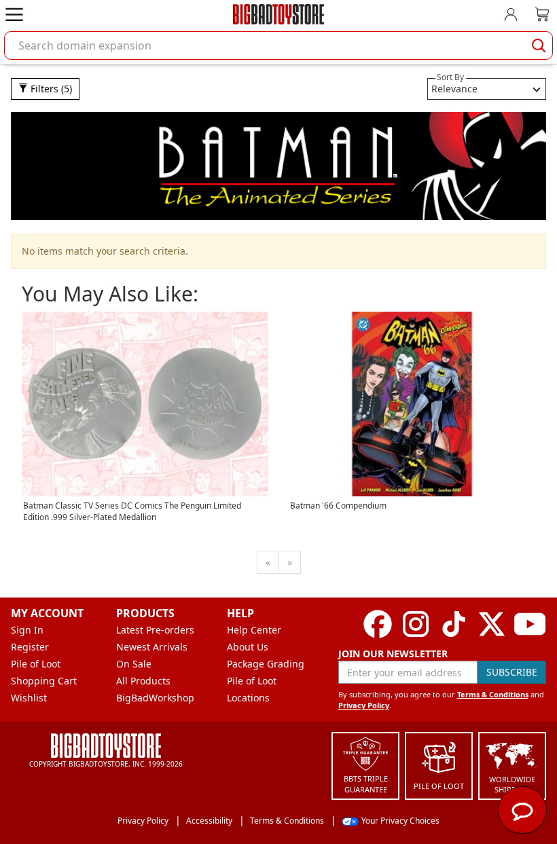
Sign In (27, 629)
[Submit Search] (538, 45)
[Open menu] (14, 14)
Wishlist (29, 697)
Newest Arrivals (151, 646)
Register (30, 646)
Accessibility (209, 820)
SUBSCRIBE (511, 671)
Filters (50, 88)
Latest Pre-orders (155, 629)
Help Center (254, 629)
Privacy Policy (363, 705)
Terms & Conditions (492, 694)
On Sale (133, 663)
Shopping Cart (44, 680)
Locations (248, 697)
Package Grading (265, 663)
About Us (247, 646)
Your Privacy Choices (400, 820)
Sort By (450, 77)
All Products (143, 680)
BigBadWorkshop (155, 697)
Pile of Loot (35, 663)
